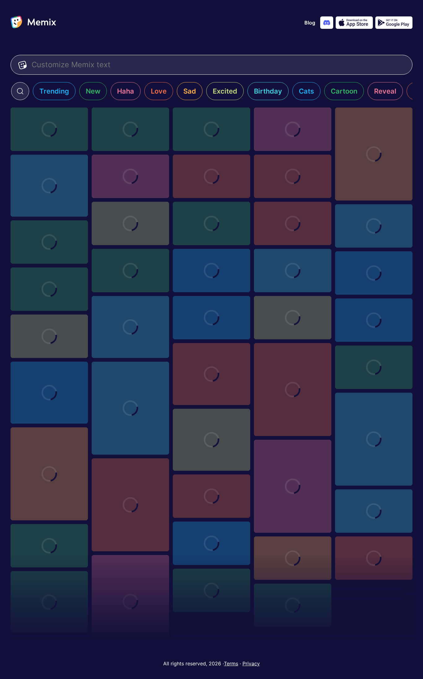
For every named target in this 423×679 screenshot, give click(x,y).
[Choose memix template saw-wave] (130, 129)
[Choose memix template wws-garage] (211, 176)
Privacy (251, 663)
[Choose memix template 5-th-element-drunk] (49, 129)
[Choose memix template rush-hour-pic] (292, 270)
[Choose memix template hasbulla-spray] (292, 605)
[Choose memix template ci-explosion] (211, 543)
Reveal (385, 91)
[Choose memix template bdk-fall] (292, 176)
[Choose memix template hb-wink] (49, 602)
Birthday (268, 91)
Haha (125, 91)
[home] (33, 22)
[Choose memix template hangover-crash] (373, 511)
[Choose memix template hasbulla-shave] (49, 393)
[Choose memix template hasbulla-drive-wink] (292, 389)
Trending (54, 91)
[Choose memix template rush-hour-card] (211, 270)
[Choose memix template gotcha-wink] (292, 558)
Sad (189, 91)
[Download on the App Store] (354, 22)
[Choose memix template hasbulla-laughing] (49, 473)
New (93, 91)
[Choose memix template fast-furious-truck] (49, 545)
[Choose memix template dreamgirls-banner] (373, 320)
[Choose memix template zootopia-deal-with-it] (211, 317)
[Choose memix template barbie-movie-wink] (373, 558)
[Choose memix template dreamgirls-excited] (130, 270)
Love (159, 91)
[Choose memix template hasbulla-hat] (292, 486)
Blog (309, 23)
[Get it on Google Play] (393, 22)
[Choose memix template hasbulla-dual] (373, 439)
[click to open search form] (20, 91)
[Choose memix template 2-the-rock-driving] (373, 154)
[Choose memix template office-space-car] (130, 176)
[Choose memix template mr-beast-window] (292, 129)
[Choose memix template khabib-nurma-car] (130, 223)
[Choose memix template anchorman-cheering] (130, 327)
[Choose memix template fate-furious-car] (373, 367)
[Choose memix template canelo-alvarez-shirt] (373, 273)
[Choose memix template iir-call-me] (373, 226)
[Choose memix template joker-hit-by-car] (49, 186)
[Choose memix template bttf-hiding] (49, 336)
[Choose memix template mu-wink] (211, 590)
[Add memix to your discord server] (326, 22)
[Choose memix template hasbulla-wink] (130, 601)
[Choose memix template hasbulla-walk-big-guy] (211, 440)
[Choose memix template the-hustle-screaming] (49, 289)
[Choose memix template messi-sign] (292, 317)
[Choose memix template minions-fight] (211, 129)
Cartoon (344, 91)
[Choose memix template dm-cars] (211, 223)
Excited (225, 91)
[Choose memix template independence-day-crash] (211, 496)
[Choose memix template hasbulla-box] (130, 504)
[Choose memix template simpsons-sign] (211, 374)
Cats (306, 91)
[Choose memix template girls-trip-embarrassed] (49, 242)
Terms (231, 663)
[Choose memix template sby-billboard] (292, 223)
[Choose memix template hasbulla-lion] (130, 408)
